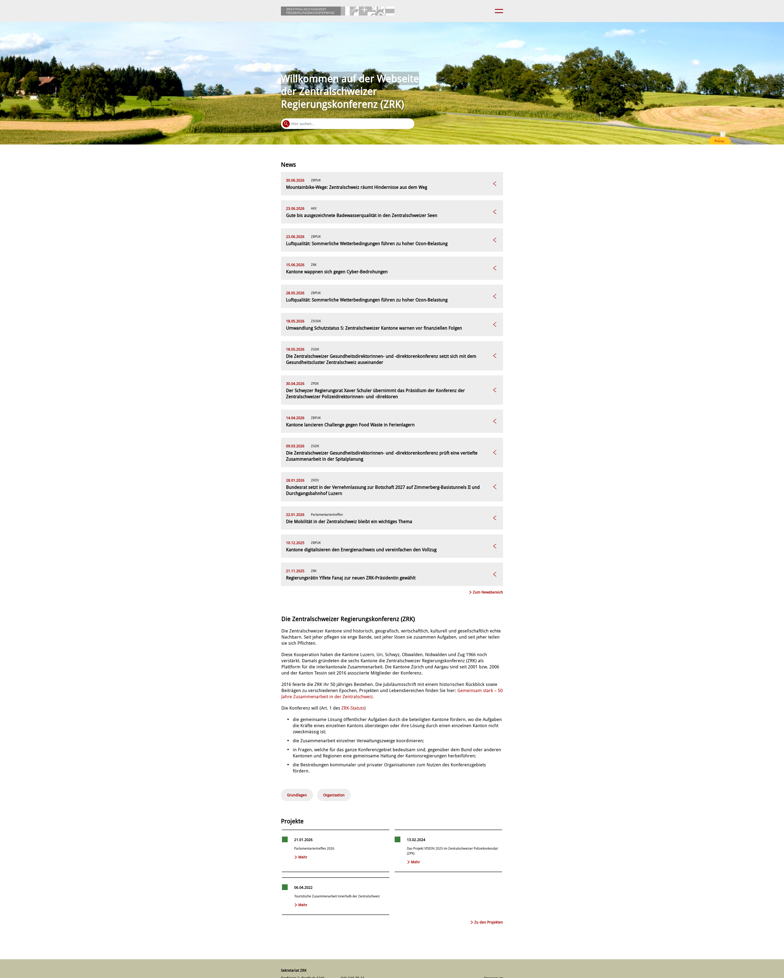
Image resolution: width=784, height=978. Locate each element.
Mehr (302, 857)
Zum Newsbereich (488, 592)
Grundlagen (297, 794)
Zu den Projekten (488, 922)
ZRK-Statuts (352, 708)
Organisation (334, 794)
